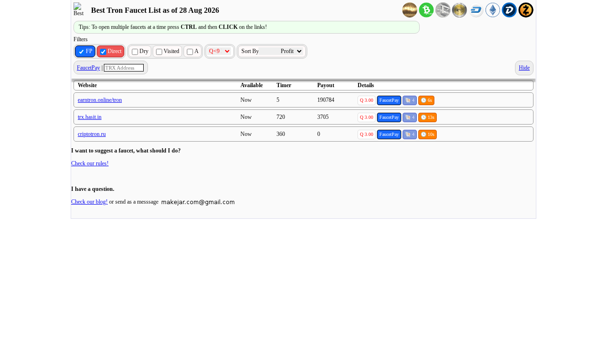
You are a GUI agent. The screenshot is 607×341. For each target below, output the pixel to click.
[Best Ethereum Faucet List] (492, 15)
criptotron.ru (92, 134)
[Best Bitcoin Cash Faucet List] (426, 15)
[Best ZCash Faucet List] (525, 15)
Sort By (250, 51)
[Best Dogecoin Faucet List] (459, 15)
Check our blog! (89, 201)
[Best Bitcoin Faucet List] (409, 15)
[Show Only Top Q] (220, 51)
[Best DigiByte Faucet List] (509, 15)
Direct (114, 51)
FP (89, 51)
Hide (524, 67)
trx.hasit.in (89, 117)
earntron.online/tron (100, 100)
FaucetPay (88, 67)
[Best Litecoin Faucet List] (443, 15)
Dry (143, 51)
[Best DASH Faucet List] (476, 15)
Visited (171, 51)
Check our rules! (90, 163)
